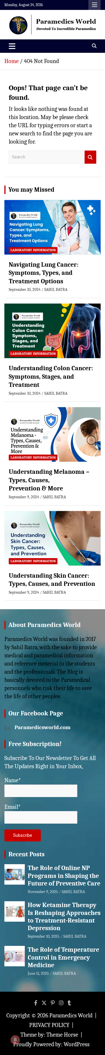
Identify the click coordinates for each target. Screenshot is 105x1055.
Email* (12, 807)
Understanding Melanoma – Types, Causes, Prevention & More (49, 480)
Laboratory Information (33, 250)
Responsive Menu (94, 5)
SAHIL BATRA (55, 289)
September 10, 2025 (44, 936)
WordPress (77, 1044)
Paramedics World (70, 1015)
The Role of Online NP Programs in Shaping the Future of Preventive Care (64, 875)
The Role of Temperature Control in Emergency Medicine (63, 957)
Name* (12, 780)
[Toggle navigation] (12, 46)
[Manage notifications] (15, 1039)
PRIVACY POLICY (49, 1025)
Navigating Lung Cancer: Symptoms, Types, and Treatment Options (43, 273)
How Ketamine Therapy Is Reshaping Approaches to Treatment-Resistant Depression (64, 916)
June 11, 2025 (38, 973)
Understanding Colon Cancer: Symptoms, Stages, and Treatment (51, 376)
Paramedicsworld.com (43, 727)
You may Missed (31, 189)
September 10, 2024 (25, 289)
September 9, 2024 (24, 497)
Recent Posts (26, 854)
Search (90, 157)
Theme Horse (62, 1034)
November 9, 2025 (43, 891)
